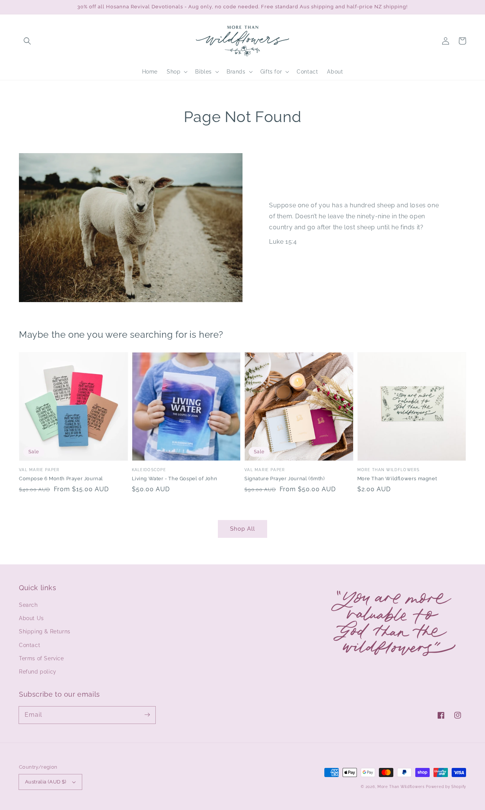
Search (28, 605)
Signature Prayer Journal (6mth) (284, 478)
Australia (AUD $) (45, 782)
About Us (31, 618)
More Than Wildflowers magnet (397, 478)
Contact (29, 645)
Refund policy (37, 672)
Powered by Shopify (446, 787)
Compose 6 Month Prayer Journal (61, 478)
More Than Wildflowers (401, 787)
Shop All (242, 528)
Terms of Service (41, 658)
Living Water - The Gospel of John (174, 478)
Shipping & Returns (44, 631)
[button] (27, 41)
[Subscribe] (147, 715)
